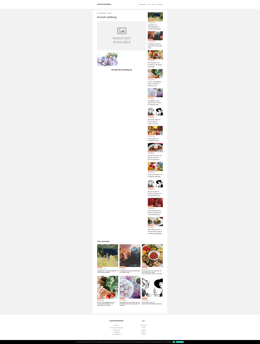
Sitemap (144, 334)
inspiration (150, 20)
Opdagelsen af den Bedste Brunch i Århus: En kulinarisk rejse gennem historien (154, 103)
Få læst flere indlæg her (121, 70)
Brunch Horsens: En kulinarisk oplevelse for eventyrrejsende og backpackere (155, 194)
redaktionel (150, 58)
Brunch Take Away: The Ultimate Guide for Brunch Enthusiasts (155, 157)
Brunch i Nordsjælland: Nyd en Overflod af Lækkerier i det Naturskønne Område (154, 84)
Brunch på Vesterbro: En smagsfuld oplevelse (155, 175)
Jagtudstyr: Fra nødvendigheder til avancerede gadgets (154, 27)
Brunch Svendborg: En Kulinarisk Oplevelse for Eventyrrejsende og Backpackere (155, 212)
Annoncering (142, 4)
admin (110, 13)
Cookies (154, 4)
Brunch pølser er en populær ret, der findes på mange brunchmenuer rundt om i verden (155, 65)
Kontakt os (160, 4)
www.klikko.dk (118, 334)
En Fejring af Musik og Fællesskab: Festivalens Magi (155, 46)
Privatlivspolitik (180, 342)
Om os (148, 4)
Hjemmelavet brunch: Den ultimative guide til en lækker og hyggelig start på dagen (155, 231)
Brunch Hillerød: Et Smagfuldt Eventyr (153, 139)
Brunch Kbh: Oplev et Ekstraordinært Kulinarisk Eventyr (154, 121)
